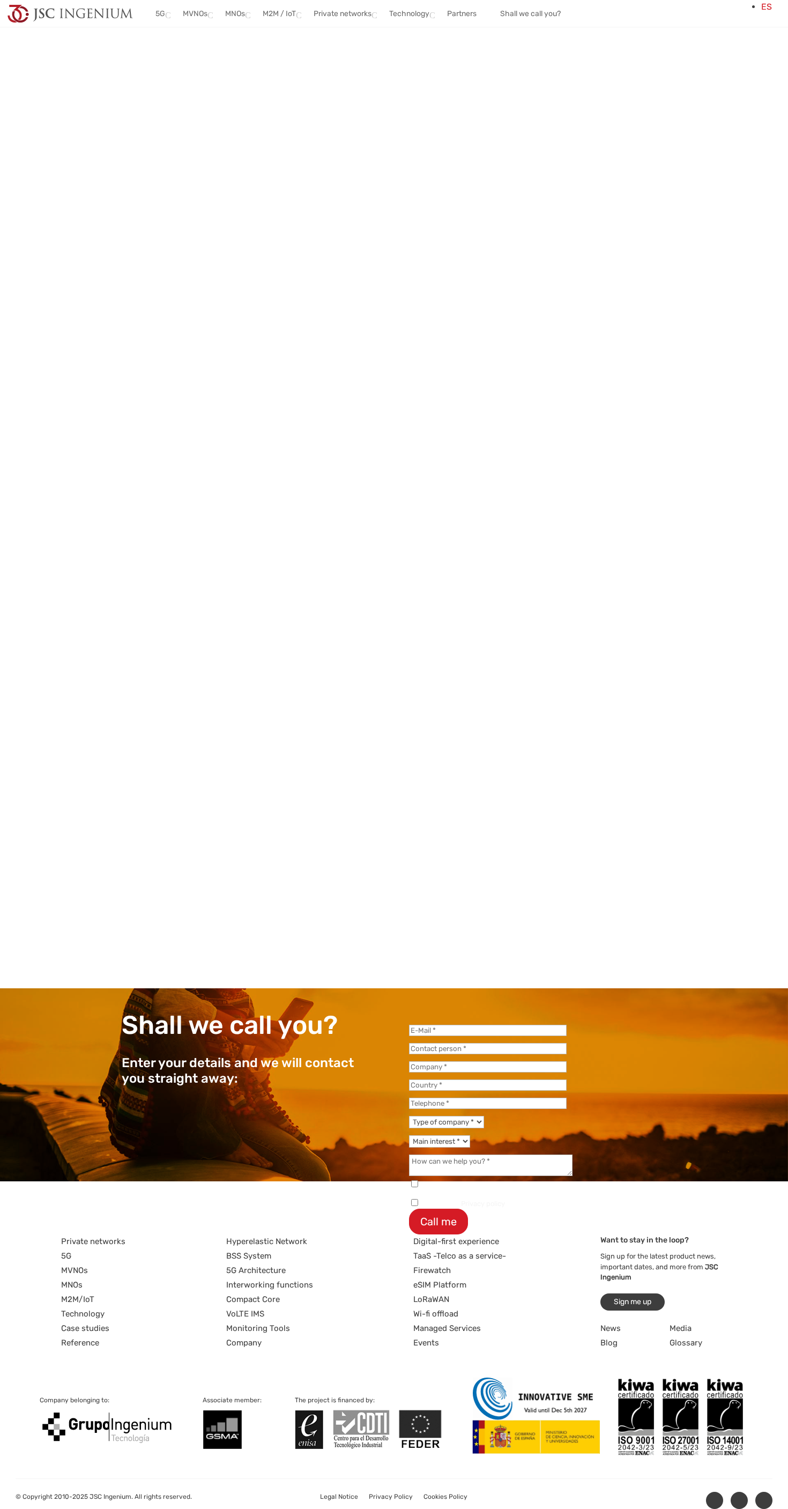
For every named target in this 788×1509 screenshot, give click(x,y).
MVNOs (74, 1270)
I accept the (462, 1204)
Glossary (686, 1343)
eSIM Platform (439, 1285)
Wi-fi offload (435, 1314)
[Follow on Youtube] (763, 1500)
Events (426, 1343)
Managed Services (447, 1328)
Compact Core (253, 1299)
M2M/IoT (77, 1299)
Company (244, 1343)
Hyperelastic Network (266, 1241)
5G (66, 1256)
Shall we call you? (530, 13)
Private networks (93, 1241)
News (610, 1328)
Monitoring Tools (258, 1328)
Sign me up (632, 1301)
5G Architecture (256, 1270)
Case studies (85, 1328)
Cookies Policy (445, 1496)
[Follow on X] (739, 1500)
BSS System (248, 1256)
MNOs (72, 1285)
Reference (80, 1343)
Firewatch (432, 1270)
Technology (83, 1314)
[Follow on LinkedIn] (714, 1500)
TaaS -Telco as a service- (459, 1256)
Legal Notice (339, 1496)
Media (681, 1328)
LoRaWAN (431, 1299)
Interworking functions (269, 1285)
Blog (609, 1343)
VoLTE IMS (245, 1314)
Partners (462, 13)
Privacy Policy (391, 1496)
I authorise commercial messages (475, 1185)
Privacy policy (483, 1204)
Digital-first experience (456, 1241)
